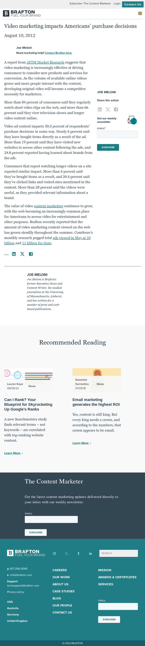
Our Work (61, 577)
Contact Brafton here (58, 53)
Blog (57, 598)
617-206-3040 (18, 569)
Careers (60, 570)
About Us (60, 584)
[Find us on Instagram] (54, 553)
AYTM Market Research (45, 62)
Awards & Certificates (117, 577)
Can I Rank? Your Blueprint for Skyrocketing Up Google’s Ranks (28, 404)
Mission (104, 570)
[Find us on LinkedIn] (90, 553)
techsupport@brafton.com (23, 586)
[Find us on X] (66, 553)
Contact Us (132, 4)
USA (10, 602)
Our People (62, 605)
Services (105, 584)
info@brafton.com (21, 575)
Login (117, 3)
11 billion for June (36, 243)
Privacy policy (15, 592)
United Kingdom (17, 621)
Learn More (12, 453)
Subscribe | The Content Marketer (90, 3)
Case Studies (64, 591)
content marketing (48, 206)
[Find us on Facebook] (78, 553)
